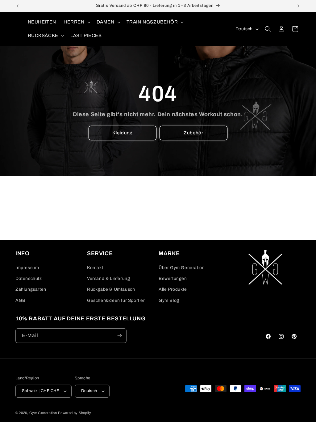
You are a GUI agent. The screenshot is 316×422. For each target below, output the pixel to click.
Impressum (27, 267)
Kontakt (95, 267)
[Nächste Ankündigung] (298, 6)
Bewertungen (173, 278)
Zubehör (193, 132)
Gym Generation (43, 413)
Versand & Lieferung (108, 278)
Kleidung (123, 132)
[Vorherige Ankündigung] (17, 6)
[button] (76, 22)
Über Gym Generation (182, 267)
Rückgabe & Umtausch (111, 289)
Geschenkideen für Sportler (116, 300)
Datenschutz (28, 278)
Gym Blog (169, 300)
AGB (20, 300)
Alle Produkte (173, 289)
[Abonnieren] (119, 335)
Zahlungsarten (30, 289)
